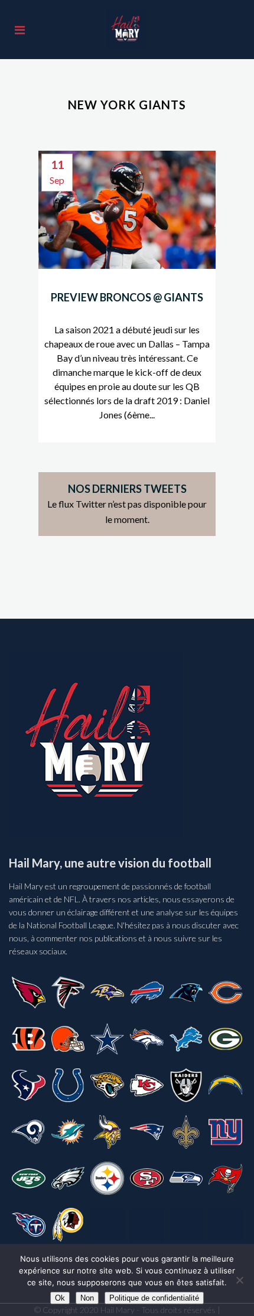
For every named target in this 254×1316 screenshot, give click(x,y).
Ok (60, 1298)
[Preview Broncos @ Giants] (127, 210)
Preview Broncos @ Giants (127, 297)
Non (87, 1298)
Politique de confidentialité (154, 1298)
